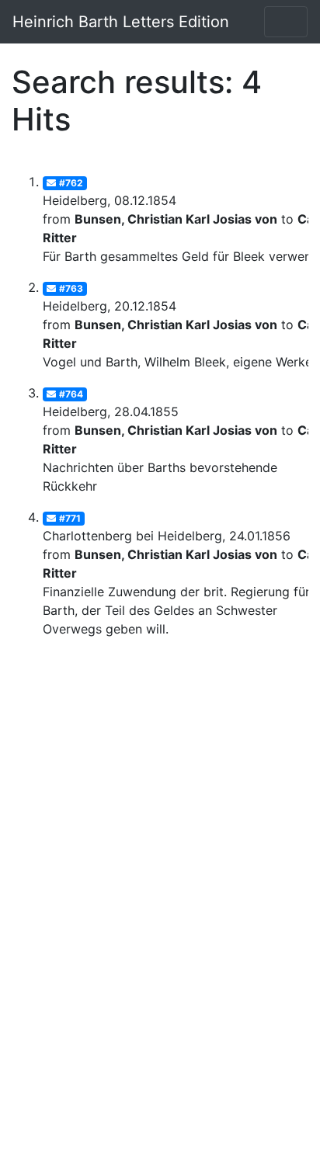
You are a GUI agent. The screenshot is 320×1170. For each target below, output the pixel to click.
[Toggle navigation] (286, 21)
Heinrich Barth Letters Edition (120, 21)
